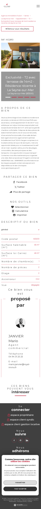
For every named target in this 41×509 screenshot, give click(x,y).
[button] (7, 97)
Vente (26, 16)
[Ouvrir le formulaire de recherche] (32, 6)
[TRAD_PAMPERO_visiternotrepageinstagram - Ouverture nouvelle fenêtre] (20, 440)
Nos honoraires (8, 500)
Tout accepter (20, 489)
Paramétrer (20, 483)
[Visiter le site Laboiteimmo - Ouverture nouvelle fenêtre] (20, 505)
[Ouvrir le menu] (38, 6)
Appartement (21, 19)
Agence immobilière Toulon (11, 16)
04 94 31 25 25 (16, 357)
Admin (35, 500)
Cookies (30, 501)
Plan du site (17, 500)
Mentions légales (27, 500)
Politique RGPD (21, 501)
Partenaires (12, 501)
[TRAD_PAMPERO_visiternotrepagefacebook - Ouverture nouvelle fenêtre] (14, 440)
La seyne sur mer (7, 19)
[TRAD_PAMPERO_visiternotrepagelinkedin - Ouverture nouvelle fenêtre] (27, 440)
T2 (29, 19)
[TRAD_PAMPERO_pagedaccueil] (7, 7)
